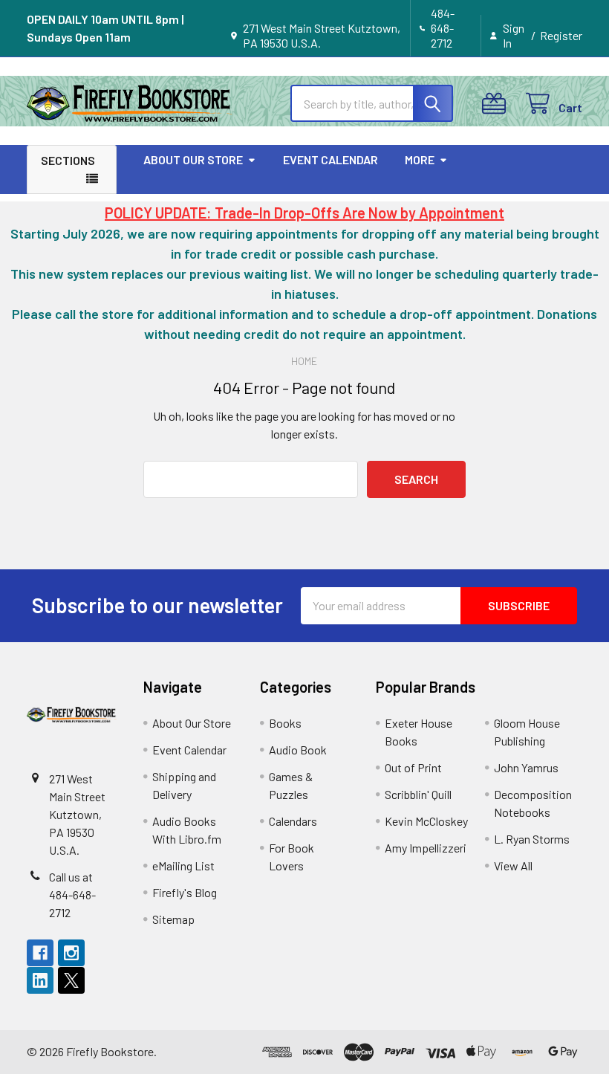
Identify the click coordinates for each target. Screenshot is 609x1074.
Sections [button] (68, 160)
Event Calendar (330, 159)
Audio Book (298, 750)
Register (561, 35)
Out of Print (413, 767)
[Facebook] (40, 952)
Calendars (293, 821)
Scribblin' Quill (418, 794)
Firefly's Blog (184, 892)
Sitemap (173, 919)
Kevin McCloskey (426, 821)
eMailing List (183, 865)
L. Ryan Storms (532, 839)
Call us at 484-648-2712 (72, 894)
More (419, 159)
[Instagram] (71, 952)
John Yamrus (526, 767)
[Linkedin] (40, 980)
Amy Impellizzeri (425, 848)
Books (285, 723)
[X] (71, 980)
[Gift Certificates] (497, 103)
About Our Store (193, 159)
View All (513, 865)
